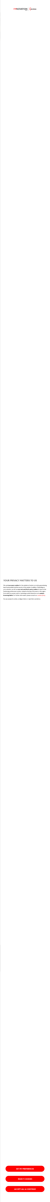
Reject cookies (25, 1179)
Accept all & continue (25, 1189)
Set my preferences (25, 1169)
